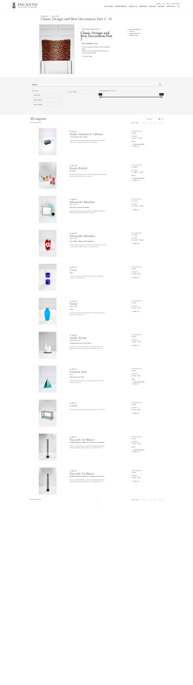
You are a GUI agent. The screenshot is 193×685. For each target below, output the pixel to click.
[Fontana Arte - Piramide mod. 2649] (47, 379)
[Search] (178, 6)
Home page (44, 16)
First (133, 123)
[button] (46, 95)
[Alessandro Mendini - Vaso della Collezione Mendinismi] (47, 243)
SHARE (158, 3)
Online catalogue (134, 33)
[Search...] (160, 84)
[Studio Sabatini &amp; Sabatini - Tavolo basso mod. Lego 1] (47, 141)
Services (143, 6)
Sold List (132, 31)
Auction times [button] (87, 56)
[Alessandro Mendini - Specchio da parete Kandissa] (47, 209)
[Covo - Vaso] (47, 277)
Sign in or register (135, 29)
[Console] (47, 413)
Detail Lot (136, 146)
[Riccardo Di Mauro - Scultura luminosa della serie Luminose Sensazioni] (47, 447)
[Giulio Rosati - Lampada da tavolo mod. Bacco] (47, 345)
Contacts (170, 6)
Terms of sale (133, 35)
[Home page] (26, 5)
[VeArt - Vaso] (47, 311)
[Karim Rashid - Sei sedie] (47, 175)
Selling (152, 6)
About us (133, 6)
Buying (161, 6)
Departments (121, 6)
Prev (136, 123)
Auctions (108, 6)
